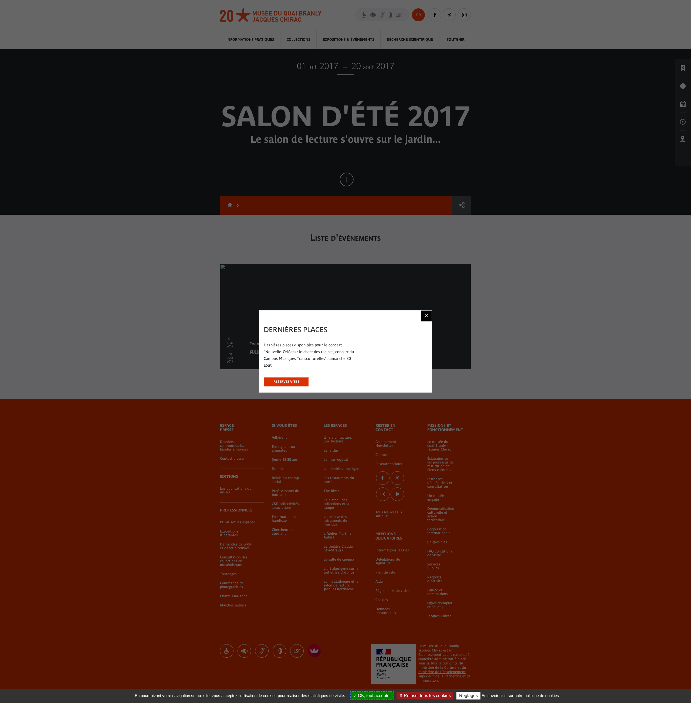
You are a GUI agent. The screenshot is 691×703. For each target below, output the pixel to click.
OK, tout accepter (374, 695)
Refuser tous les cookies (427, 695)
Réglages (468, 695)
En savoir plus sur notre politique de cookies (520, 695)
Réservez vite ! (286, 380)
